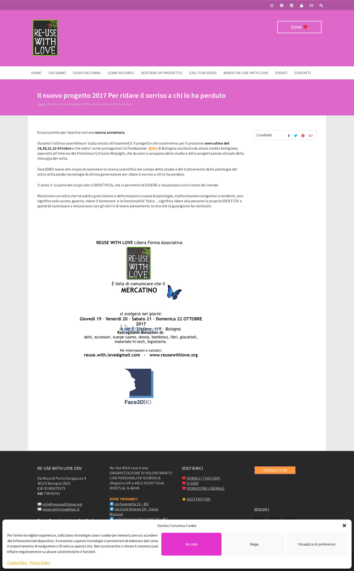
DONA (297, 27)
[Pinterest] (304, 136)
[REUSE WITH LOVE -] (45, 54)
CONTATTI (302, 73)
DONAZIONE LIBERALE (206, 488)
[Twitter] (296, 136)
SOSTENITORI (198, 499)
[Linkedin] (291, 5)
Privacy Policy (40, 562)
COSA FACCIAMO (87, 73)
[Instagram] (272, 5)
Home (36, 73)
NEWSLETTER (275, 470)
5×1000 (192, 483)
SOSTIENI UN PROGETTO (161, 73)
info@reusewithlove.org (62, 504)
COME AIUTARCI (121, 73)
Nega (254, 544)
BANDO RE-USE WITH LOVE (245, 73)
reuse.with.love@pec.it (61, 509)
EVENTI (281, 73)
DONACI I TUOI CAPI (203, 478)
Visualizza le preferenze (316, 544)
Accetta (191, 544)
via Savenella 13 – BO (132, 503)
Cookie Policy (17, 562)
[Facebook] (282, 5)
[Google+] (311, 136)
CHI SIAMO (57, 73)
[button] (344, 525)
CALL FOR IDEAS (202, 73)
